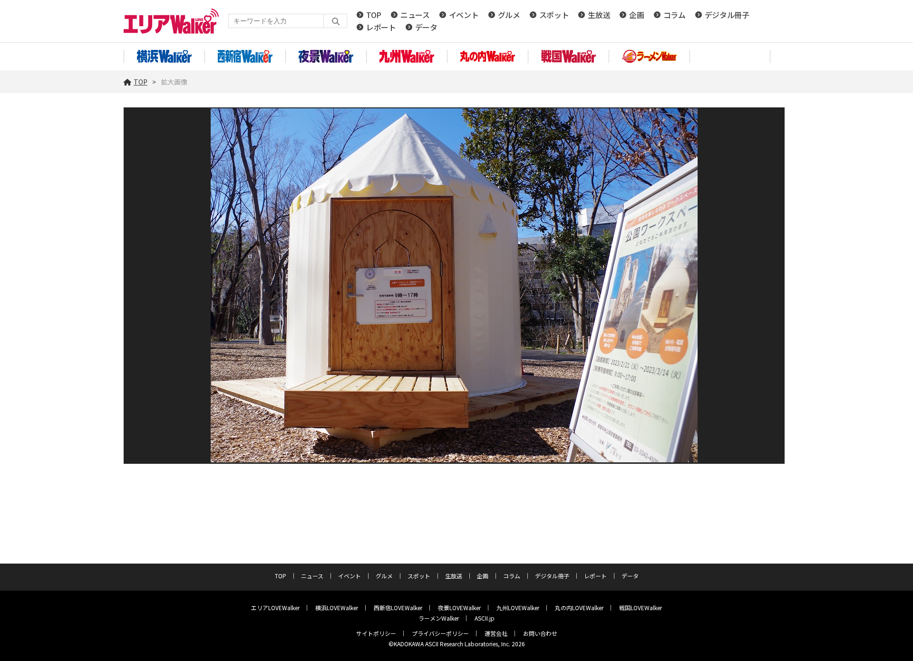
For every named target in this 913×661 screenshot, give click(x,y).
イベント (464, 15)
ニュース (415, 15)
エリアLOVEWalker (275, 608)
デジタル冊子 (727, 15)
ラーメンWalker (438, 618)
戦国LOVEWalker (640, 608)
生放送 (599, 15)
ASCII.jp (485, 618)
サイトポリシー (376, 633)
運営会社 (496, 633)
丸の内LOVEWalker (579, 608)
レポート (381, 27)
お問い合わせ (540, 633)
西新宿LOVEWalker (398, 608)
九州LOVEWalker (517, 608)
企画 (636, 15)
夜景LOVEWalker (459, 608)
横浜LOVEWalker (336, 608)
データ (426, 27)
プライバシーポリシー (440, 633)
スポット (554, 15)
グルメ (509, 15)
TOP (373, 15)
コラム (674, 15)
